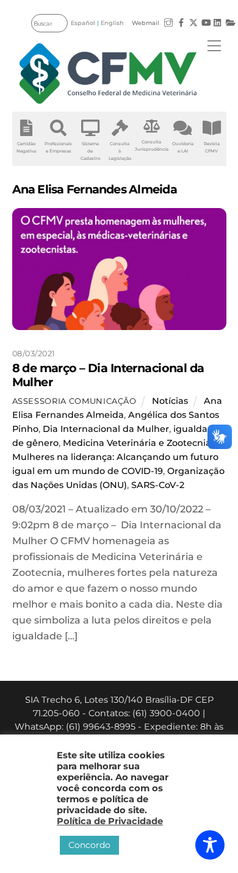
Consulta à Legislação (120, 151)
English (112, 23)
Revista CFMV (212, 147)
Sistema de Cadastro (90, 151)
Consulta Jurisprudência (151, 145)
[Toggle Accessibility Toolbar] (210, 845)
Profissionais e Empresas (58, 147)
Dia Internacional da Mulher (106, 428)
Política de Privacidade (110, 821)
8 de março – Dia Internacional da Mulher (108, 375)
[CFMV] (108, 73)
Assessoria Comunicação (74, 401)
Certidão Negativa (26, 147)
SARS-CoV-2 (157, 485)
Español (83, 23)
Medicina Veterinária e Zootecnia (137, 442)
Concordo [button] (89, 844)
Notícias (170, 400)
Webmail (145, 23)
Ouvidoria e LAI (182, 147)
